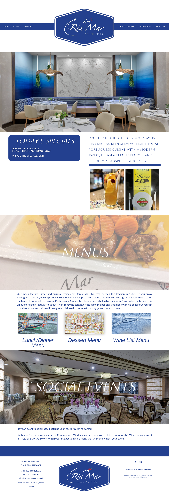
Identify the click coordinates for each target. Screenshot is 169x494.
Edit (41, 155)
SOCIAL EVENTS (127, 27)
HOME (7, 27)
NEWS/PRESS (145, 27)
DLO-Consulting (142, 475)
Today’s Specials (44, 141)
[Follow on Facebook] (135, 462)
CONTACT (158, 27)
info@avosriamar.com (28, 478)
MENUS (27, 27)
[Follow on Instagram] (141, 462)
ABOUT (16, 27)
